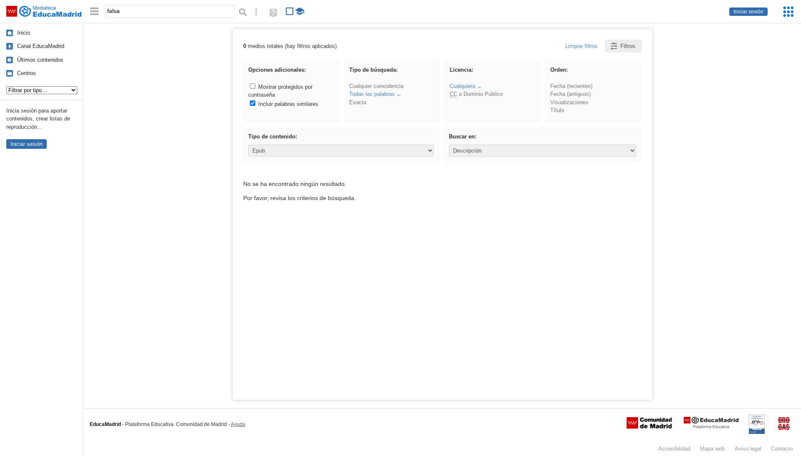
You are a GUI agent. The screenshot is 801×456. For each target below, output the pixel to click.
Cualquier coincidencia (376, 86)
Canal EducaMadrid (40, 46)
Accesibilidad (674, 449)
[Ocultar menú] (94, 11)
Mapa (712, 449)
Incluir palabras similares (287, 104)
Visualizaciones (569, 102)
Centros (26, 73)
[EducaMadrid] (711, 426)
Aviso (748, 449)
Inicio (23, 33)
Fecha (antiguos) (570, 94)
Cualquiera (462, 86)
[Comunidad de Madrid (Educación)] (649, 427)
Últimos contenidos (40, 60)
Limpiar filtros (581, 46)
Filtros (627, 46)
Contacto (782, 449)
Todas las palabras (372, 94)
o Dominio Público (476, 94)
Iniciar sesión (748, 11)
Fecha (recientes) (571, 86)
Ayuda (238, 424)
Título (557, 110)
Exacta (357, 102)
